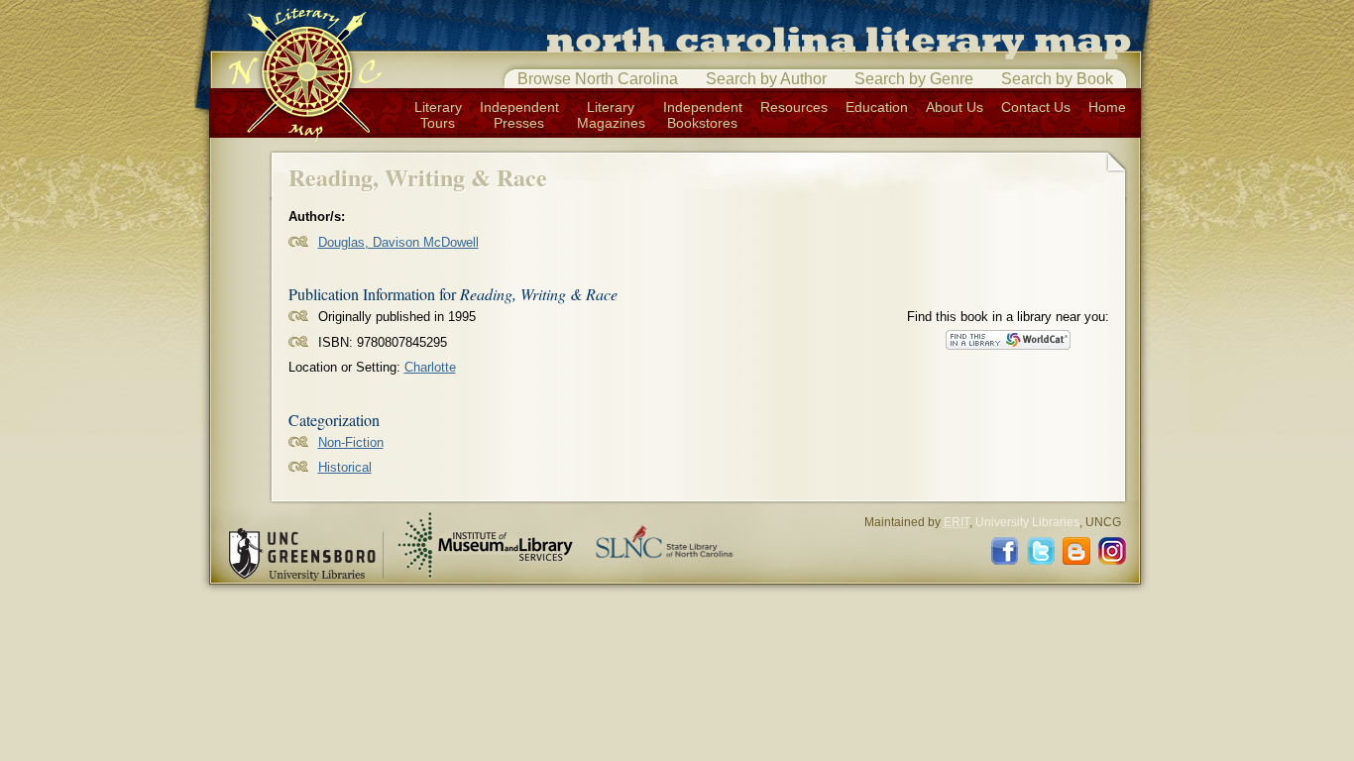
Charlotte (430, 367)
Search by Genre (913, 78)
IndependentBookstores (702, 115)
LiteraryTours (438, 115)
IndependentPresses (519, 115)
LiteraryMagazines (611, 115)
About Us (954, 107)
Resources (794, 107)
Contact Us (1036, 107)
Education (877, 107)
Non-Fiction (351, 442)
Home (1107, 107)
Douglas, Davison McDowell (398, 242)
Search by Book (1057, 78)
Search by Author (766, 78)
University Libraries (1027, 522)
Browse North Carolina (597, 78)
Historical (345, 467)
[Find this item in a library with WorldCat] (1008, 340)
